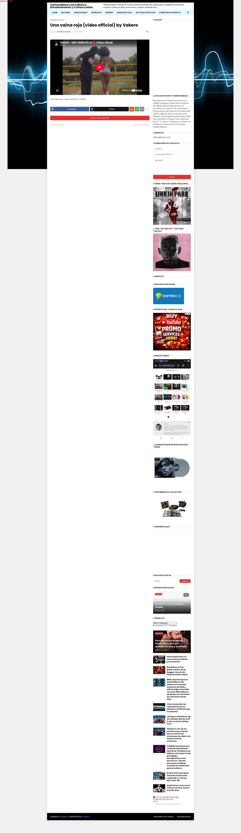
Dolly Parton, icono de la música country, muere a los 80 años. (178, 788)
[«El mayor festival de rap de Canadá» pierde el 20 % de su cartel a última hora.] (159, 719)
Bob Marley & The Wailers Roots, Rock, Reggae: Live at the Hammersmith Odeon (177, 671)
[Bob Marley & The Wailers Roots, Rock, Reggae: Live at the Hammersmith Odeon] (159, 670)
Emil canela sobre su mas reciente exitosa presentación (177, 659)
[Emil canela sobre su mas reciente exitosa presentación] (159, 660)
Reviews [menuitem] (109, 12)
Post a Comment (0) (100, 118)
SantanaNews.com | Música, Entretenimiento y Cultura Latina (71, 6)
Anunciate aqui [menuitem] (124, 12)
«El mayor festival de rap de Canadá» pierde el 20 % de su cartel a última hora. (179, 720)
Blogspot (63, 816)
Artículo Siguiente (141, 125)
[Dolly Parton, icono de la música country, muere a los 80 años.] (159, 788)
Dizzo (155, 801)
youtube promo (184, 816)
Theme (85, 816)
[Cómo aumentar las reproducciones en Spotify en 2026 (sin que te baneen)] (159, 707)
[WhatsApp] (137, 109)
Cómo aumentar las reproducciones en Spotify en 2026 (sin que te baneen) (178, 708)
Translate (172, 625)
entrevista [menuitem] (96, 12)
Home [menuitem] (54, 12)
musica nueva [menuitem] (80, 12)
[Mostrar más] (147, 109)
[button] (188, 12)
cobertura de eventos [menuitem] (170, 12)
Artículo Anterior (58, 125)
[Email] (142, 109)
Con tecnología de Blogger (167, 797)
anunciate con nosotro (164, 816)
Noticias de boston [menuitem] (145, 12)
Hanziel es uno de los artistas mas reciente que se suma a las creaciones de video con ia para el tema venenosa (178, 735)
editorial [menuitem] (65, 12)
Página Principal (56, 20)
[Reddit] (131, 109)
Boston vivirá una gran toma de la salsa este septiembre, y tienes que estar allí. (178, 777)
